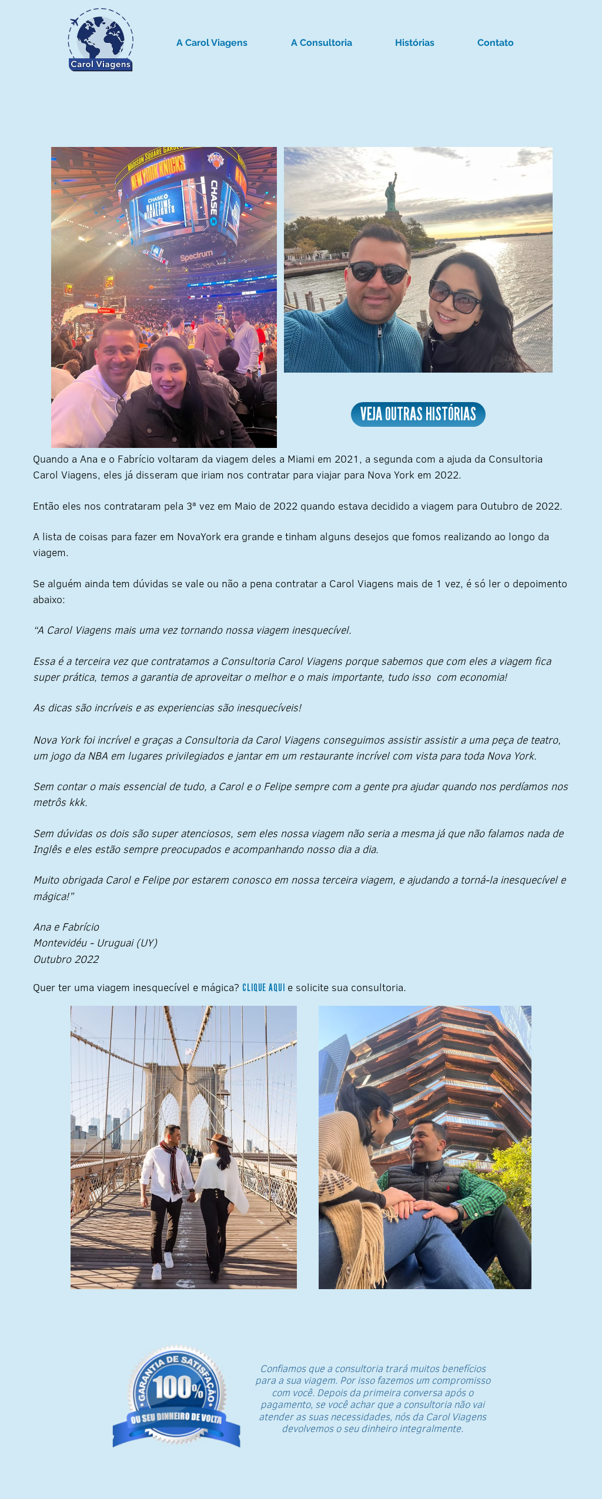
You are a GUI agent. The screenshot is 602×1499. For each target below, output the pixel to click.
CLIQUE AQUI (263, 987)
